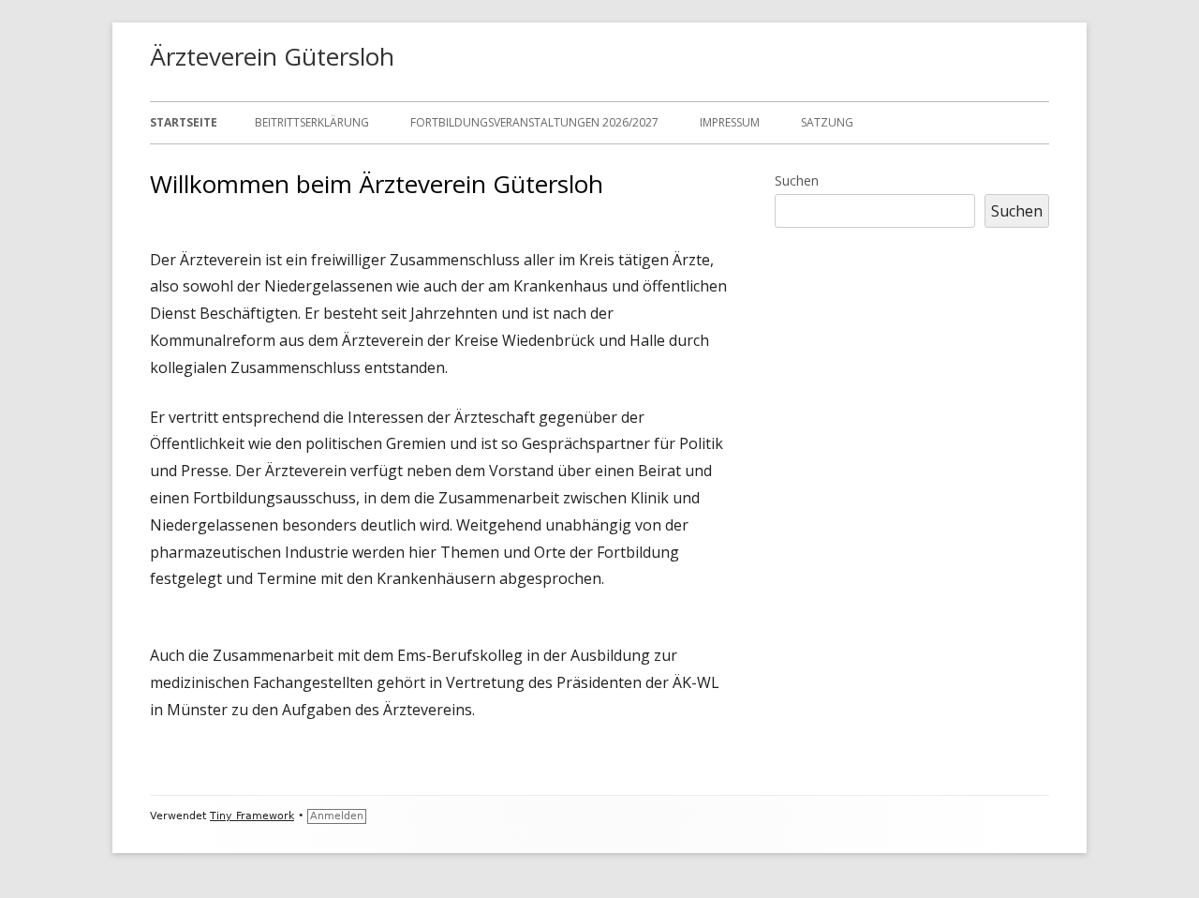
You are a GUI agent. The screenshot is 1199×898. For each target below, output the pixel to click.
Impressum (730, 122)
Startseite (183, 122)
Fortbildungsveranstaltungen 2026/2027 (534, 122)
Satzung (827, 122)
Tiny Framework (252, 816)
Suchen (797, 180)
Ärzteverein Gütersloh (272, 56)
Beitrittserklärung (312, 122)
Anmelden (336, 816)
